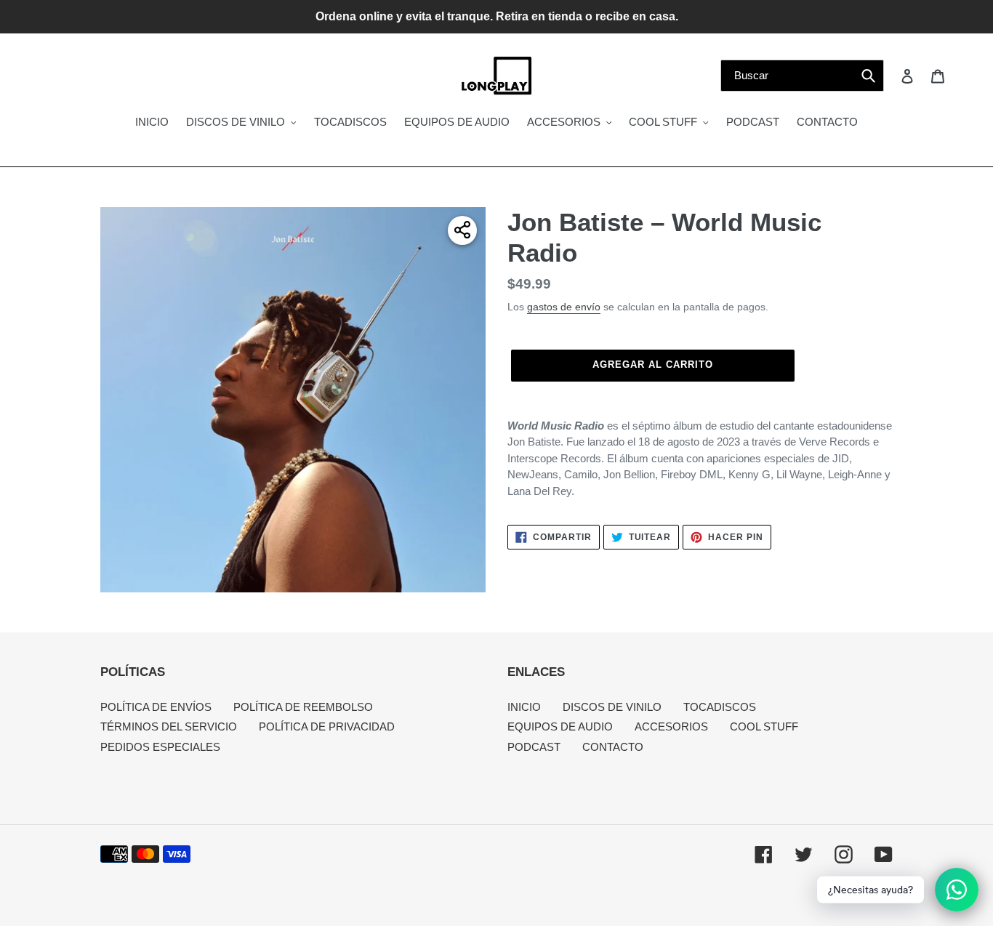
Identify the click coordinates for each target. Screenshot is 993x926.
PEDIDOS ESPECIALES (160, 747)
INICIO (524, 707)
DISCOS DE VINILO (612, 707)
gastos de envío (563, 307)
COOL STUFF (764, 726)
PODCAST (533, 747)
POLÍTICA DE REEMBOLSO (303, 707)
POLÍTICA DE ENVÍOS (156, 707)
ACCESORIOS (671, 726)
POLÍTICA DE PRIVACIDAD (327, 726)
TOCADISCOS (719, 707)
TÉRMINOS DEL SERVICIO (168, 726)
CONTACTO (612, 747)
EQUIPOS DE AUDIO (560, 726)
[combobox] (802, 76)
